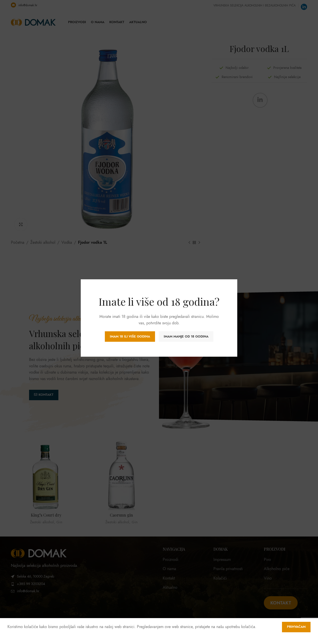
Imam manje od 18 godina (186, 336)
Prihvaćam (296, 627)
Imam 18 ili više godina (130, 336)
